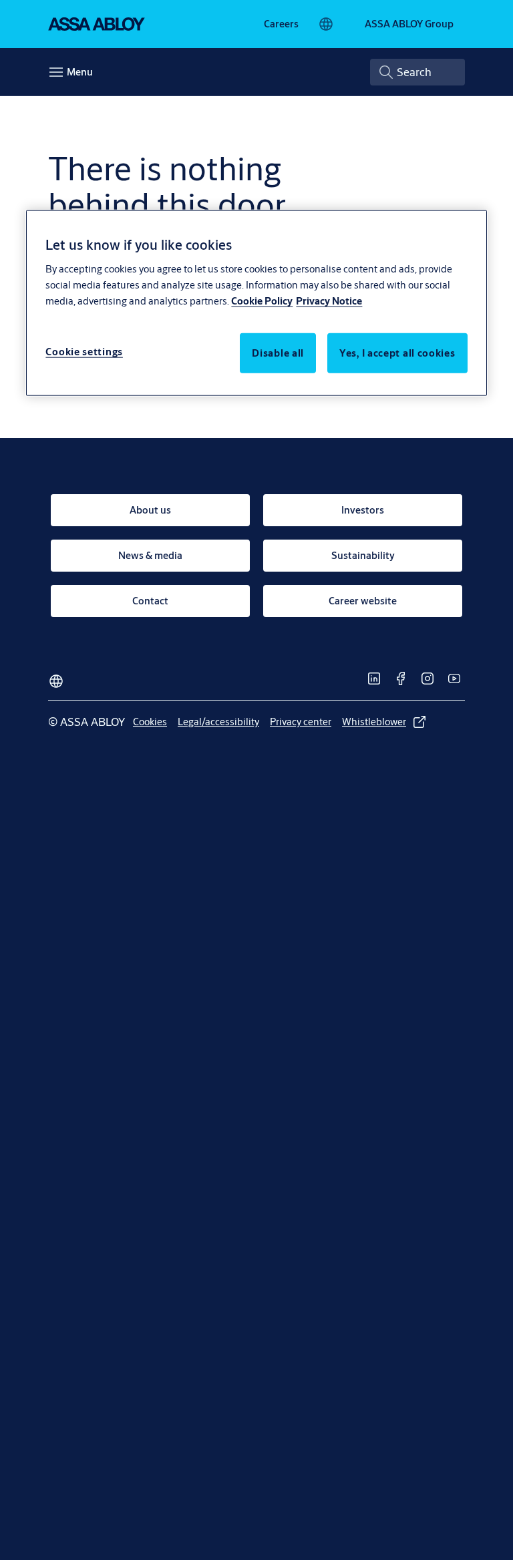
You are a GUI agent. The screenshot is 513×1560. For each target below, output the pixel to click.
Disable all (278, 352)
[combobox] (417, 72)
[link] (281, 24)
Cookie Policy (262, 300)
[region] (256, 303)
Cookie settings (84, 351)
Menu (80, 71)
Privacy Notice (329, 300)
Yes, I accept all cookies (397, 352)
